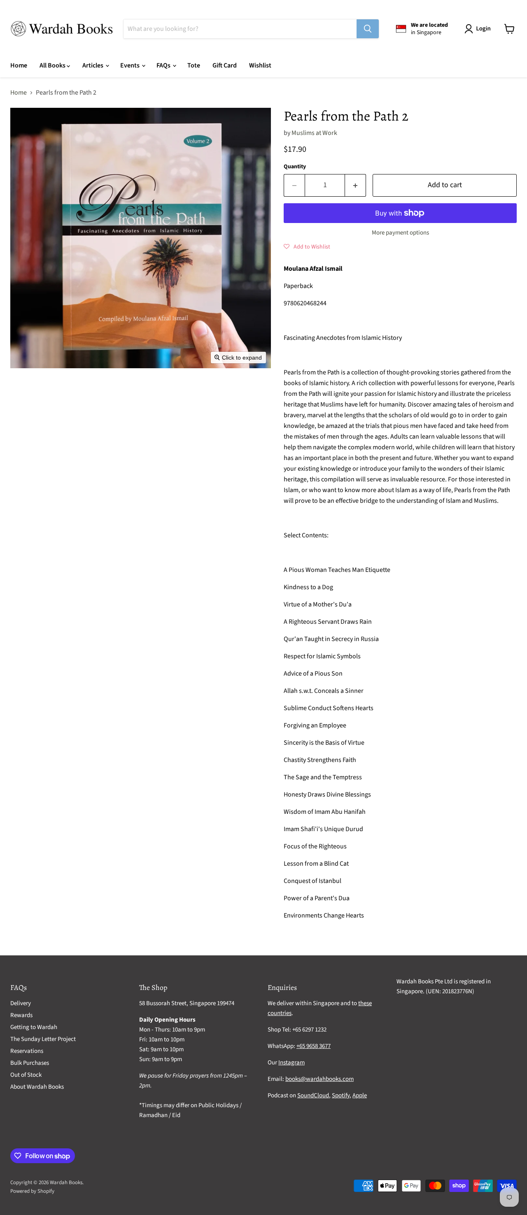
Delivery (20, 1003)
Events (130, 65)
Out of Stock (26, 1075)
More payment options (400, 232)
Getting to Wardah (33, 1027)
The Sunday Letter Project (43, 1039)
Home (18, 65)
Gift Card (224, 65)
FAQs (164, 65)
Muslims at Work (314, 132)
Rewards (21, 1015)
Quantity (295, 166)
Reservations (26, 1051)
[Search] (368, 28)
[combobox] (240, 28)
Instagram (291, 1062)
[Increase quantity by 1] (355, 185)
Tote (193, 65)
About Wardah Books (37, 1087)
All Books (53, 65)
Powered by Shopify (32, 1191)
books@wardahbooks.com (319, 1079)
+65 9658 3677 (313, 1046)
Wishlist (260, 65)
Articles (93, 65)
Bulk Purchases (29, 1063)
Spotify (341, 1095)
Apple (359, 1095)
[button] (479, 29)
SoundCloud (313, 1095)
